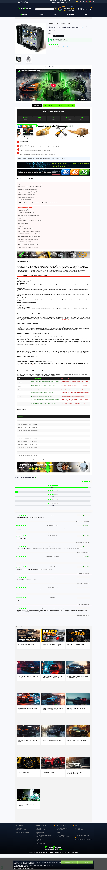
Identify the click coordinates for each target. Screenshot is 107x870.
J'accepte (85, 862)
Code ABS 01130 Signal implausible (26, 644)
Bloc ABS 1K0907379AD (48, 772)
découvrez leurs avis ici (27, 364)
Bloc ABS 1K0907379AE (23, 772)
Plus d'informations (18, 868)
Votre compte (61, 825)
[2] (51, 44)
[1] (49, 44)
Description (37, 105)
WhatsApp (82, 27)
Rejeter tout (69, 862)
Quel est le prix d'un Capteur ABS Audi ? (52, 740)
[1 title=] (83, 481)
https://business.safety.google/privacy (22, 866)
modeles (70, 105)
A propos (61, 105)
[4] (55, 44)
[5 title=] (89, 481)
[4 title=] (87, 481)
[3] (53, 44)
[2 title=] (84, 481)
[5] (57, 44)
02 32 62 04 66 (65, 319)
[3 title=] (86, 481)
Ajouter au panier (59, 35)
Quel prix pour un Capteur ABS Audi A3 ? (77, 740)
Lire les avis (65, 46)
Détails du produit (50, 105)
